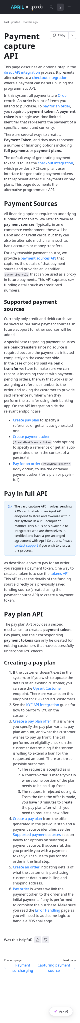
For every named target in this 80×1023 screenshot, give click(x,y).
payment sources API (38, 258)
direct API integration (22, 72)
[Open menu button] (69, 7)
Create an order (26, 867)
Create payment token (31, 436)
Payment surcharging (22, 968)
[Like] (37, 939)
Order (63, 95)
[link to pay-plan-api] (2, 614)
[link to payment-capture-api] (2, 36)
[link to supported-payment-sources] (2, 301)
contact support (26, 545)
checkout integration (49, 77)
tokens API (59, 573)
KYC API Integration (42, 704)
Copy (61, 35)
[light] (60, 7)
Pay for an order (26, 463)
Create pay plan (26, 420)
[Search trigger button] (51, 7)
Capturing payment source (54, 968)
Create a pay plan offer (31, 721)
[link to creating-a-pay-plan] (2, 662)
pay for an (56, 106)
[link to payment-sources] (2, 203)
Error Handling (47, 910)
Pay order (21, 888)
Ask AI (63, 1011)
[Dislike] (45, 939)
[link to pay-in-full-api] (2, 493)
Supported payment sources (37, 834)
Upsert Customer (47, 688)
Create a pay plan (27, 818)
